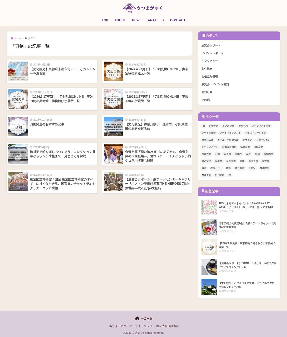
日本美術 (231, 161)
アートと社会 (209, 132)
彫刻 (257, 153)
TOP (105, 20)
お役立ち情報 (209, 76)
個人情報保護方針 (167, 326)
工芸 (248, 153)
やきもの (243, 126)
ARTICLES (156, 20)
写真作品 (206, 153)
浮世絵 (265, 161)
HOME (145, 318)
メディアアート (210, 146)
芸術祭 (252, 168)
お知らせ (206, 92)
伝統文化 (258, 146)
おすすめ (213, 126)
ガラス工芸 (207, 139)
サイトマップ (143, 326)
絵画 (228, 168)
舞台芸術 (239, 168)
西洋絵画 (264, 168)
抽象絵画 (268, 153)
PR (203, 126)
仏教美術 (245, 146)
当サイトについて (121, 326)
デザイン (247, 139)
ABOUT (120, 20)
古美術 (227, 153)
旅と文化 (206, 161)
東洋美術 (253, 161)
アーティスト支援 (261, 126)
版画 (204, 168)
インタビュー (209, 60)
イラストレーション (255, 132)
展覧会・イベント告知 (215, 84)
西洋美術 (206, 175)
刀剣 (217, 153)
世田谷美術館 (229, 146)
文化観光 (206, 68)
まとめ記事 (228, 126)
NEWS (137, 20)
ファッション (263, 139)
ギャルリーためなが (228, 139)
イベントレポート (212, 53)
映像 (242, 161)
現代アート (216, 168)
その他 (205, 99)
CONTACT (177, 20)
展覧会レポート (211, 45)
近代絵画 (220, 175)
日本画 (218, 161)
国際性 (238, 153)
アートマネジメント (230, 132)
